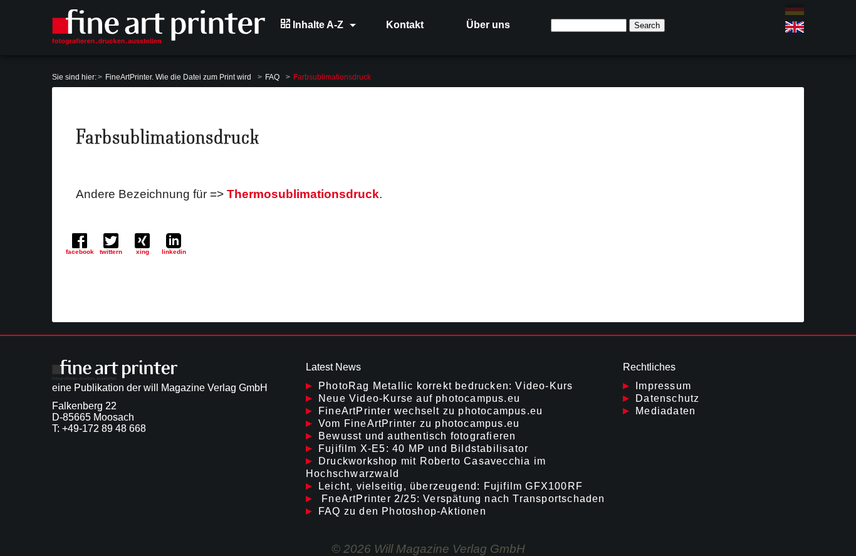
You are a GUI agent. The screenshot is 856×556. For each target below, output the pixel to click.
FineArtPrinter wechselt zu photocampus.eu (430, 411)
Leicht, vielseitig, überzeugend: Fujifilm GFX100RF (450, 486)
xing (142, 251)
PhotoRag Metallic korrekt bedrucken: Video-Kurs (445, 385)
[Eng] (794, 27)
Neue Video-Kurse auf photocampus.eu (419, 398)
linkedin (174, 251)
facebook (80, 251)
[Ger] (794, 9)
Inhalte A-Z (316, 24)
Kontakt (405, 24)
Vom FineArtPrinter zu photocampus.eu (418, 423)
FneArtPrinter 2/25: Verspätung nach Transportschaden (461, 498)
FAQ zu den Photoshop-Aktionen (402, 511)
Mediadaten (665, 411)
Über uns (488, 24)
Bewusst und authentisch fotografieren (417, 436)
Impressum (663, 385)
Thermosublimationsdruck (303, 194)
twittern (111, 251)
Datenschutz (667, 398)
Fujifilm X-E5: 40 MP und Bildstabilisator (423, 448)
